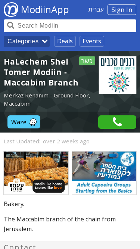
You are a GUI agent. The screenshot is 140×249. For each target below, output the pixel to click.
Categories (22, 41)
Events (92, 41)
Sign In (122, 9)
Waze (19, 122)
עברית (96, 9)
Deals (65, 41)
